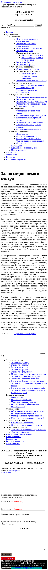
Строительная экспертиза (25, 334)
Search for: (5, 25)
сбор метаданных (14, 471)
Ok (12, 568)
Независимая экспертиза (12, 2)
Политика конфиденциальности (28, 568)
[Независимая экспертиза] (20, 167)
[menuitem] (9, 32)
